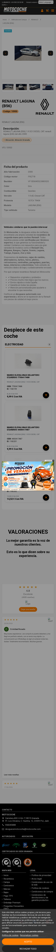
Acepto (28, 941)
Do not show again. (49, 460)
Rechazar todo (28, 948)
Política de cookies (10, 935)
